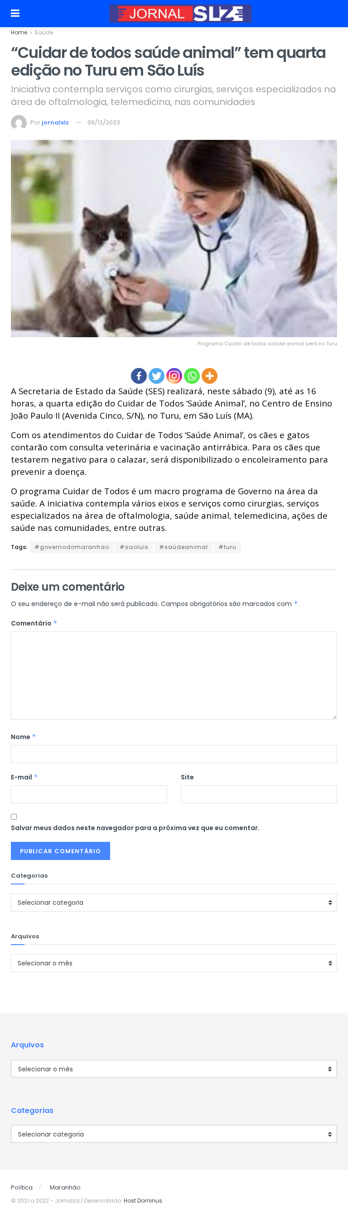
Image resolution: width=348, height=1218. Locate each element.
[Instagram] (174, 376)
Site (187, 777)
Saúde (43, 32)
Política (22, 1187)
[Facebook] (139, 376)
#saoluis (134, 547)
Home (19, 32)
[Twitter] (156, 376)
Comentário (34, 623)
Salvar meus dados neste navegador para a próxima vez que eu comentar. (135, 827)
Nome (23, 736)
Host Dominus (143, 1200)
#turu (227, 547)
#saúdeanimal (183, 547)
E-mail (24, 777)
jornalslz (55, 122)
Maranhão (65, 1187)
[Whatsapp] (192, 376)
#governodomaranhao (71, 547)
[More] (210, 376)
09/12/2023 (103, 122)
